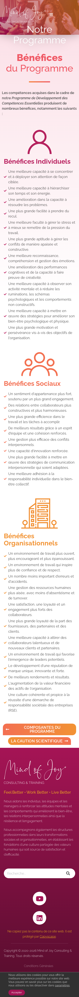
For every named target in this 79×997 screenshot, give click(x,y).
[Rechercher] (68, 873)
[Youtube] (39, 898)
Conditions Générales (38, 966)
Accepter (16, 992)
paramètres (62, 985)
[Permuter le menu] (61, 14)
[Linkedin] (39, 918)
